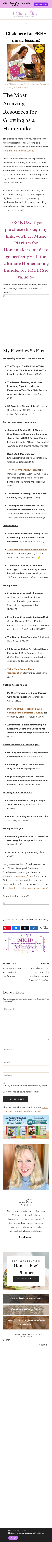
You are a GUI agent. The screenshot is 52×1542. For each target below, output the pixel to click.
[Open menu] (26, 23)
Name (8, 1049)
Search (6, 1339)
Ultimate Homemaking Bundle (18, 150)
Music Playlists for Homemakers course (27, 888)
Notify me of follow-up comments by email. (25, 1085)
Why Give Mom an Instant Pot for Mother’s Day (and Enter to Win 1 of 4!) (39, 972)
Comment (10, 1009)
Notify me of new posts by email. (22, 1091)
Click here (16, 33)
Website (8, 1075)
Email (7, 1062)
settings (40, 1533)
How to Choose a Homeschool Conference (12, 970)
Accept (13, 1538)
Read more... (26, 1237)
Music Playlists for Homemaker (25, 243)
